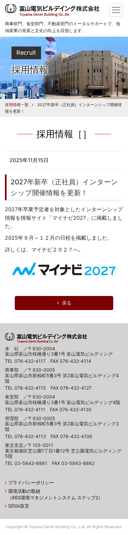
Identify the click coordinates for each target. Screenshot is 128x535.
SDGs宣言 (18, 505)
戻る (66, 302)
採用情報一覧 (17, 104)
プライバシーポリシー (31, 482)
